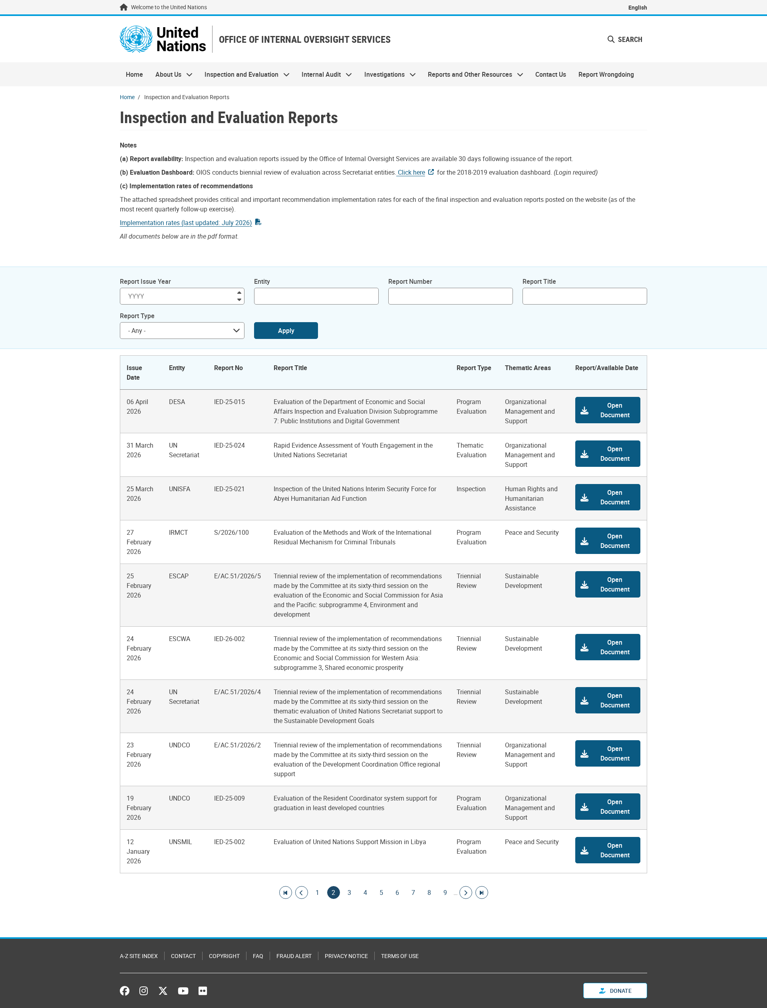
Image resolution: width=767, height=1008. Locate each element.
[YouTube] (183, 991)
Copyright (224, 956)
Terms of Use (400, 956)
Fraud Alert (294, 956)
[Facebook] (126, 991)
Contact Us (550, 74)
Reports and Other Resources (467, 74)
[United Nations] (163, 39)
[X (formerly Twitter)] (163, 991)
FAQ (258, 956)
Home (134, 74)
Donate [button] (620, 990)
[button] (607, 410)
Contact (183, 956)
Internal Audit (318, 74)
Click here (410, 172)
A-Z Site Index (139, 956)
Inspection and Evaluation (238, 74)
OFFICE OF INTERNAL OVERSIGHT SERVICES (305, 39)
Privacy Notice (346, 956)
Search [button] (629, 39)
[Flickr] (203, 991)
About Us (165, 74)
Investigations (381, 74)
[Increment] (239, 292)
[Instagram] (143, 991)
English (637, 7)
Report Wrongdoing (606, 74)
